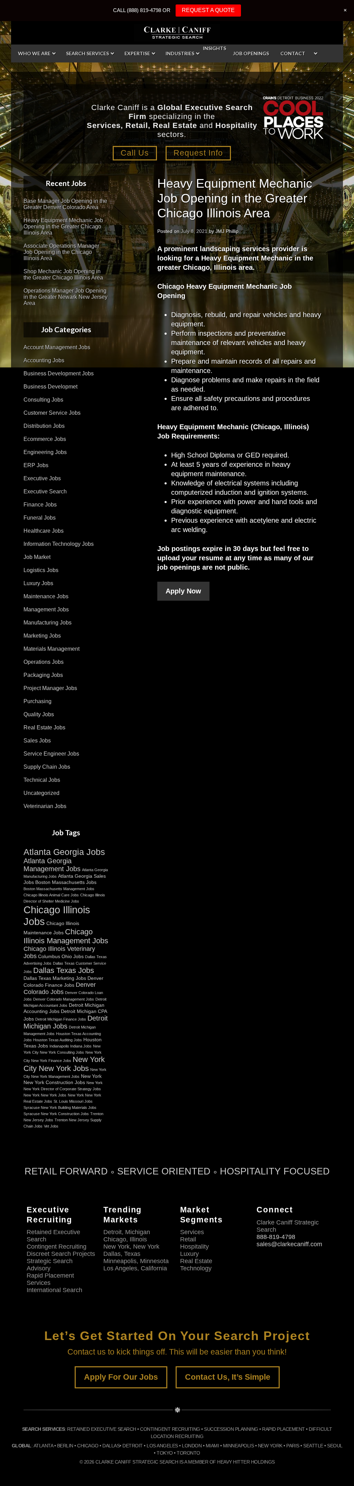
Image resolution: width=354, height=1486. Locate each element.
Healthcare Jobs (44, 531)
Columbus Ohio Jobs (61, 956)
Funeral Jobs (40, 518)
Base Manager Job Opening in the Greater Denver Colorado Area (65, 204)
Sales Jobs (37, 741)
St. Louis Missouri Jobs (73, 1101)
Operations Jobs (44, 662)
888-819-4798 (276, 1236)
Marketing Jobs (42, 636)
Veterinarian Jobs (45, 806)
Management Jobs (46, 609)
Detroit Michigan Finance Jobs (60, 1019)
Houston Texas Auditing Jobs (57, 1040)
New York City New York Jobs (64, 1064)
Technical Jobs (42, 780)
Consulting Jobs (43, 400)
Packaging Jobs (43, 675)
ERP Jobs (36, 465)
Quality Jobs (39, 714)
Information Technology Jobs (59, 544)
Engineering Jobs (45, 452)
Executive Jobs (42, 478)
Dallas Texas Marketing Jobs (55, 978)
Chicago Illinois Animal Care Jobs (51, 895)
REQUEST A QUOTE (208, 10)
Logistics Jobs (41, 570)
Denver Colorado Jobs (60, 988)
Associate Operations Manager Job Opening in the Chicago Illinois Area (61, 252)
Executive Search (45, 491)
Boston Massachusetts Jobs (65, 882)
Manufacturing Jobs (48, 623)
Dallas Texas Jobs (63, 970)
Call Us (135, 153)
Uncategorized (41, 793)
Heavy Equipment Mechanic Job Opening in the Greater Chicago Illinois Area (63, 226)
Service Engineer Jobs (51, 754)
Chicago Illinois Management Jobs (66, 936)
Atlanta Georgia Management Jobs (52, 865)
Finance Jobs (40, 505)
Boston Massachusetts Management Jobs (59, 889)
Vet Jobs (51, 1126)
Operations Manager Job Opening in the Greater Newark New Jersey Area (66, 297)
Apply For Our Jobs (121, 1377)
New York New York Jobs (45, 1095)
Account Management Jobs (57, 347)
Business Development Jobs (59, 373)
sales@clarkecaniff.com (289, 1244)
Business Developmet (50, 387)
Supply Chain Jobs (47, 767)
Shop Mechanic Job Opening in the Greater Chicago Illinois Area (63, 274)
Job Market (37, 557)
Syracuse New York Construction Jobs (56, 1114)
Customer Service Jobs (52, 413)
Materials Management (52, 649)
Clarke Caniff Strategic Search (177, 32)
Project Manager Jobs (50, 688)
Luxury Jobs (38, 583)
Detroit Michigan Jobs (66, 1022)
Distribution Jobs (44, 426)
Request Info (198, 153)
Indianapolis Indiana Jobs (70, 1046)
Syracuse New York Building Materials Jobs (60, 1107)
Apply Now (183, 591)
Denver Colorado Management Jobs (63, 999)
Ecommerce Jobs (45, 439)
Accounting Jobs (44, 360)
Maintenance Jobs (46, 596)
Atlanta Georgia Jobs (64, 852)
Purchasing (38, 701)
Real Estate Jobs (44, 727)
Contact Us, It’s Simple (227, 1377)
